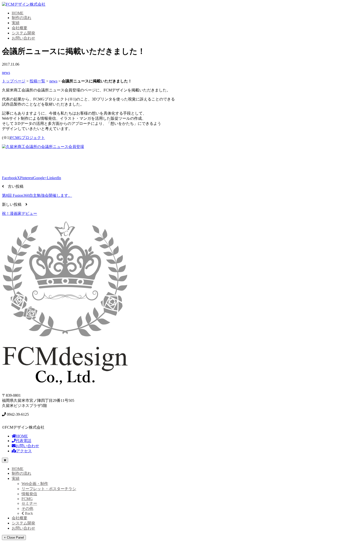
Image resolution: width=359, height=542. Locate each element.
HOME (17, 13)
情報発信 (29, 494)
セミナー (29, 503)
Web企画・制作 (34, 484)
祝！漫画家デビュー (19, 213)
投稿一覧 (37, 81)
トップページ (13, 81)
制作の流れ (21, 18)
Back (28, 513)
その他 (27, 508)
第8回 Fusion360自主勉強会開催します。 (37, 195)
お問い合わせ (23, 38)
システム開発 (23, 33)
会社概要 (19, 28)
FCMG (27, 499)
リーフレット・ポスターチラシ (48, 489)
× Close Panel (14, 537)
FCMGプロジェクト (27, 138)
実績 (16, 23)
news (6, 72)
